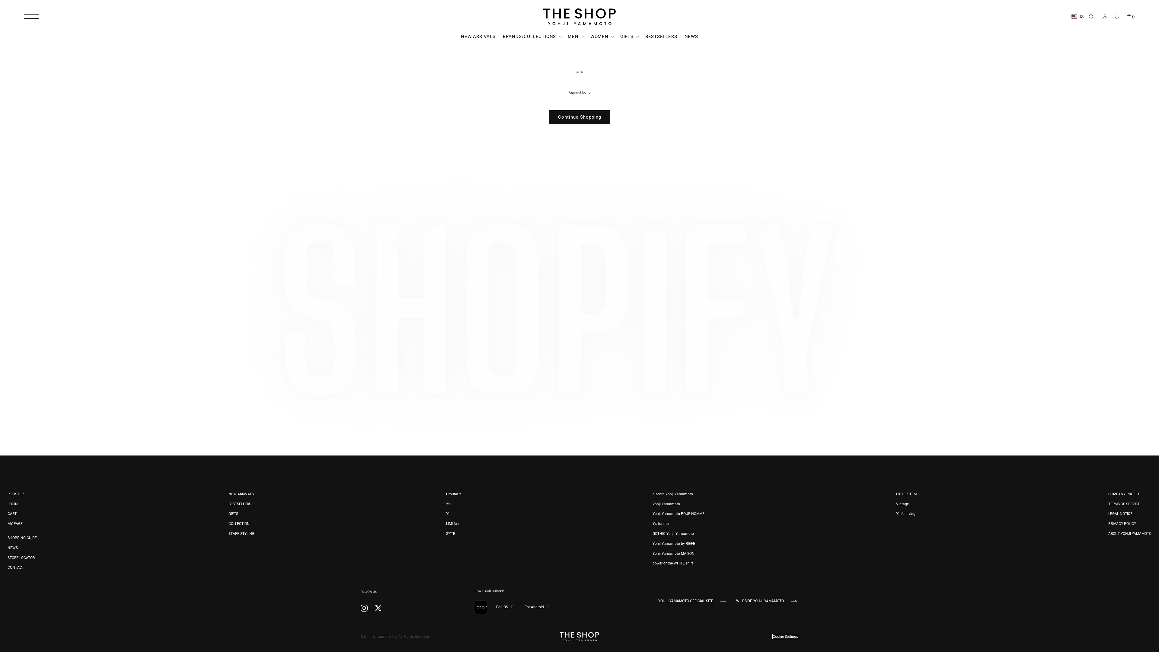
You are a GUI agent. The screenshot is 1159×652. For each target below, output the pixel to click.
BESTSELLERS (239, 504)
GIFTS (233, 514)
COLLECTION (239, 524)
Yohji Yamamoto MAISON (673, 553)
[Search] (1091, 16)
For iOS (502, 607)
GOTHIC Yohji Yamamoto (673, 534)
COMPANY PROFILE (1124, 494)
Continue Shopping (579, 117)
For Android (535, 607)
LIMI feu (452, 524)
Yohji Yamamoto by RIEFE (674, 544)
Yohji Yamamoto (666, 504)
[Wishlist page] (1117, 16)
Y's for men (662, 524)
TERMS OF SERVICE (1124, 504)
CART (12, 514)
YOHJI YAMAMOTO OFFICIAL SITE (685, 601)
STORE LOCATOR (21, 558)
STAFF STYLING (241, 534)
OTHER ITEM (906, 494)
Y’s (448, 504)
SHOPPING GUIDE (22, 538)
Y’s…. (450, 514)
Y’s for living (905, 514)
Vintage (902, 504)
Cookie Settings (785, 636)
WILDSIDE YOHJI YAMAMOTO (760, 601)
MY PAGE (15, 524)
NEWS (13, 548)
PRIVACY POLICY (1122, 524)
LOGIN (13, 504)
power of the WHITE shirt (673, 563)
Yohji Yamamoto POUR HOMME (678, 514)
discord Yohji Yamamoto (673, 494)
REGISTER (16, 494)
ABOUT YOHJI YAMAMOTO (1129, 534)
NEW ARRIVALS (241, 494)
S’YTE (450, 534)
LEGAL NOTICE (1120, 514)
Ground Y (453, 494)
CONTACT (16, 567)
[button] (31, 16)
